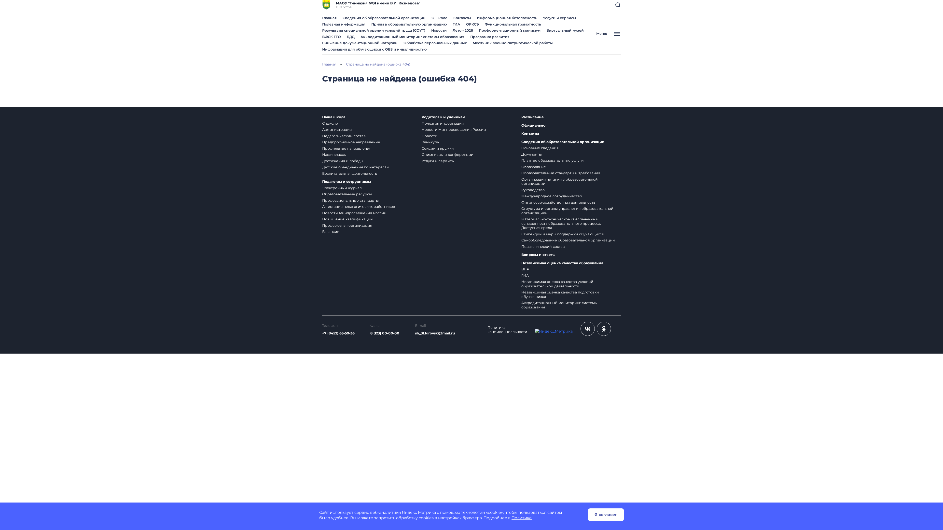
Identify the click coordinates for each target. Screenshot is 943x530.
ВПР (525, 269)
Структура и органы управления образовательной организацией (567, 210)
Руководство (533, 190)
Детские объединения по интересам (355, 167)
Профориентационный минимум (510, 30)
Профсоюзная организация (347, 225)
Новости (439, 30)
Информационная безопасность (507, 18)
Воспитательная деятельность (349, 173)
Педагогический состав (344, 136)
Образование (533, 167)
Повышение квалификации (347, 219)
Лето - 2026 (463, 30)
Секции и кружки (438, 148)
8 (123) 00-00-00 (384, 333)
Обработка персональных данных (435, 43)
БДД (351, 37)
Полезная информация (343, 24)
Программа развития (490, 37)
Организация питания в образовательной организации (559, 181)
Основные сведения (539, 148)
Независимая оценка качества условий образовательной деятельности (557, 283)
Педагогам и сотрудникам (346, 182)
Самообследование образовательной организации (568, 240)
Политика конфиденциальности (507, 330)
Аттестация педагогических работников (358, 206)
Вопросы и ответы (538, 255)
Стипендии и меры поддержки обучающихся (562, 234)
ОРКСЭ (472, 24)
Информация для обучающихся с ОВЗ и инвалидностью (374, 49)
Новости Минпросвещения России (354, 213)
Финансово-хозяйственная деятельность (558, 202)
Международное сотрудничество (551, 196)
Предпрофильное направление (351, 142)
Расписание (532, 117)
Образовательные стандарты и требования (560, 173)
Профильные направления (346, 148)
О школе (439, 18)
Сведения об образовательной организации (384, 18)
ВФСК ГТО (331, 37)
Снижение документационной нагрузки (360, 43)
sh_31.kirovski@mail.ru (435, 333)
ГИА (456, 24)
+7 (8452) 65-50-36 (338, 333)
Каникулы (431, 142)
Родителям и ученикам (443, 117)
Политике (522, 518)
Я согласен (606, 514)
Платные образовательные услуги (552, 160)
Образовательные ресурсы (347, 194)
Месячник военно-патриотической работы (513, 43)
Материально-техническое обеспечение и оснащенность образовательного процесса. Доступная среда (561, 223)
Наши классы (334, 154)
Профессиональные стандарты (350, 200)
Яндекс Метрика (419, 512)
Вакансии (331, 231)
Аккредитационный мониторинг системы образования (412, 37)
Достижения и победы (342, 161)
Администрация (337, 129)
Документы (531, 154)
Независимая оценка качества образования (562, 263)
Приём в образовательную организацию (409, 24)
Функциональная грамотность (513, 24)
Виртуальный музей (565, 30)
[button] (618, 5)
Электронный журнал (342, 188)
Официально (533, 125)
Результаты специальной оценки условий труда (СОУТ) (373, 30)
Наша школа (333, 117)
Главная (329, 18)
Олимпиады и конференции (447, 154)
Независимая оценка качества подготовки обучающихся (560, 294)
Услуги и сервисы (559, 18)
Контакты (462, 18)
